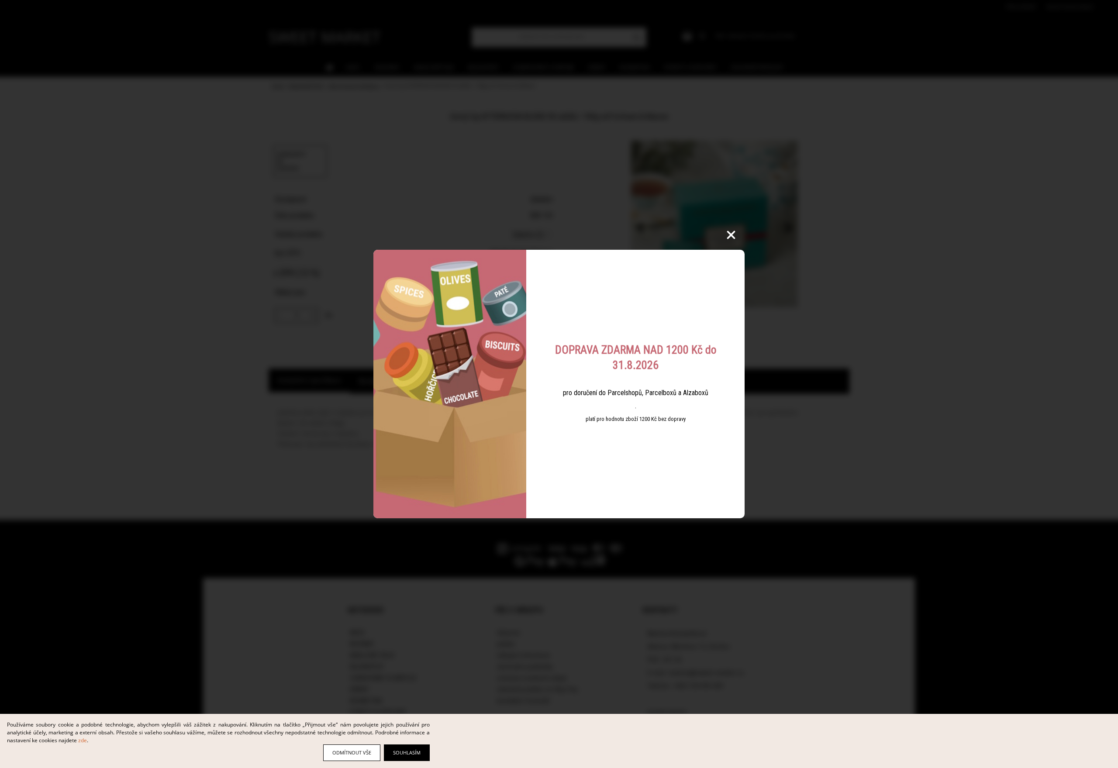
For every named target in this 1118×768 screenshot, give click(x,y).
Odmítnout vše (351, 752)
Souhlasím (407, 752)
